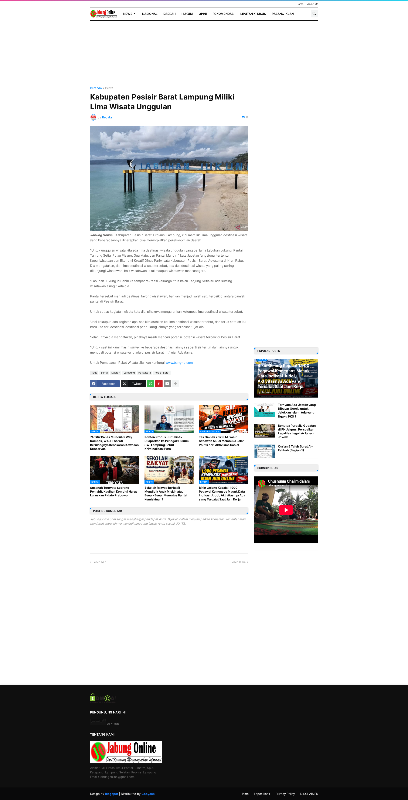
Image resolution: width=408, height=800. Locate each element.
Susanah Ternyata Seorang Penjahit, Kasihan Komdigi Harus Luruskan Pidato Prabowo (113, 491)
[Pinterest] (159, 383)
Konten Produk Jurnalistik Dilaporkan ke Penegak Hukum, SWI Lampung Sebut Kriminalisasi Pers (167, 442)
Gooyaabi (149, 794)
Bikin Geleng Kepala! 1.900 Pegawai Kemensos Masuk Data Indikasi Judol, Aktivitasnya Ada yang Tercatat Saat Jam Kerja (222, 493)
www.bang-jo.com (179, 363)
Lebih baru (99, 562)
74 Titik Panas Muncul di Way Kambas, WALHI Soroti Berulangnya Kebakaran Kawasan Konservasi (114, 442)
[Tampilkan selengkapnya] (175, 383)
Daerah (169, 14)
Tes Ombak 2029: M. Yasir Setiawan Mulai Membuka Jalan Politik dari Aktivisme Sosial (222, 440)
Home (299, 4)
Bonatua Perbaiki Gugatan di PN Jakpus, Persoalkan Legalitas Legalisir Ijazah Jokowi (297, 431)
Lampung (129, 372)
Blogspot (111, 794)
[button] (314, 13)
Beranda (96, 88)
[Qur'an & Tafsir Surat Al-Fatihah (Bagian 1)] (264, 451)
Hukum (187, 14)
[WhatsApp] (150, 383)
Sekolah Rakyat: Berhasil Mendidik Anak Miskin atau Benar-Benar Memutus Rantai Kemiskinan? (165, 493)
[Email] (167, 383)
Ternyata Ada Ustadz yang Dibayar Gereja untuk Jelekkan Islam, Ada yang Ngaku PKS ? (297, 410)
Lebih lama (238, 562)
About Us (312, 4)
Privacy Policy (285, 794)
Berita (109, 88)
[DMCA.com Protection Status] (103, 701)
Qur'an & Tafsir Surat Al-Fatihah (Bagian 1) (295, 448)
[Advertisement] (169, 57)
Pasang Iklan (283, 14)
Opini (203, 14)
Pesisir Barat (161, 372)
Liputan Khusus (253, 14)
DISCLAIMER (309, 794)
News (127, 14)
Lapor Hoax (262, 794)
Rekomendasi (223, 14)
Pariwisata (144, 372)
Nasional (149, 14)
